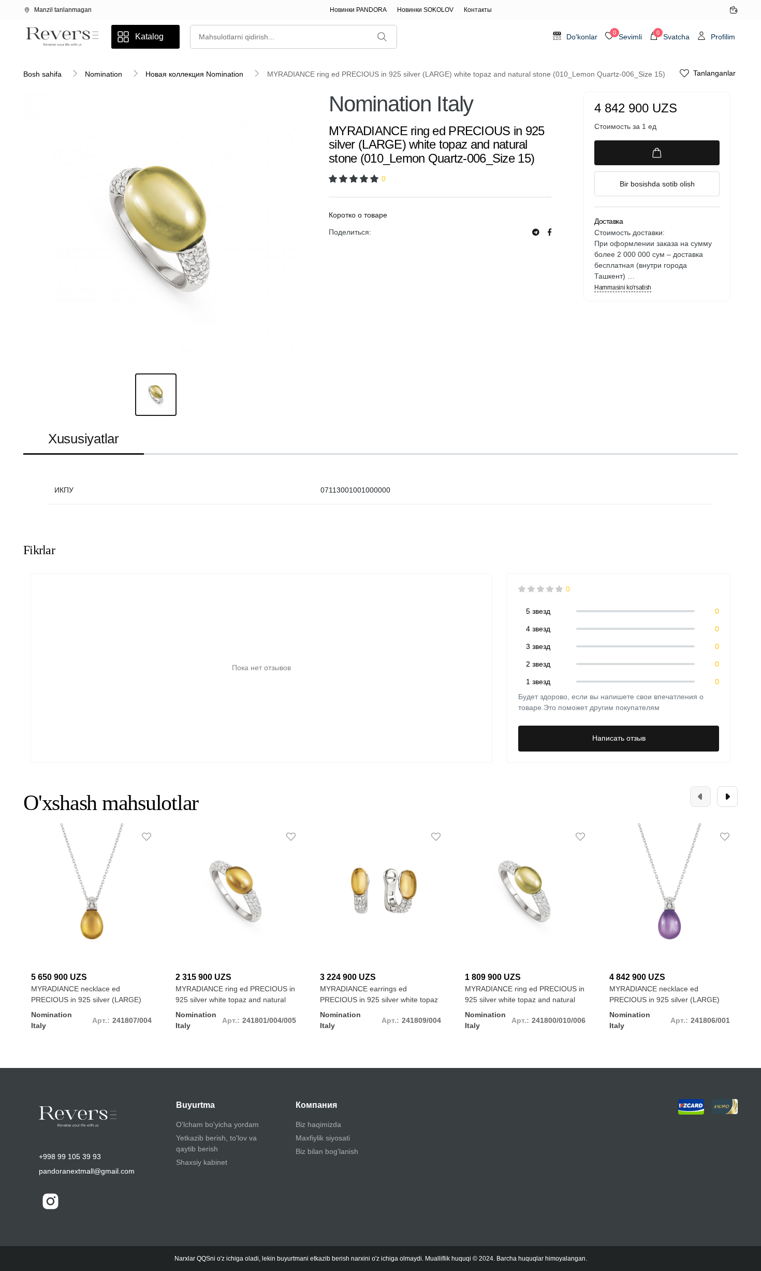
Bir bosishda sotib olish (657, 184)
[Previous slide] (700, 796)
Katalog (149, 36)
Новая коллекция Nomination (194, 74)
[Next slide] (727, 796)
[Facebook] (549, 232)
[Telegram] (535, 232)
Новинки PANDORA (358, 9)
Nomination (103, 74)
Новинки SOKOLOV (425, 9)
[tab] (83, 439)
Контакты (478, 9)
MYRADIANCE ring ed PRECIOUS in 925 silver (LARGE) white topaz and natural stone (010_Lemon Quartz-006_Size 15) (466, 74)
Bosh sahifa (42, 74)
